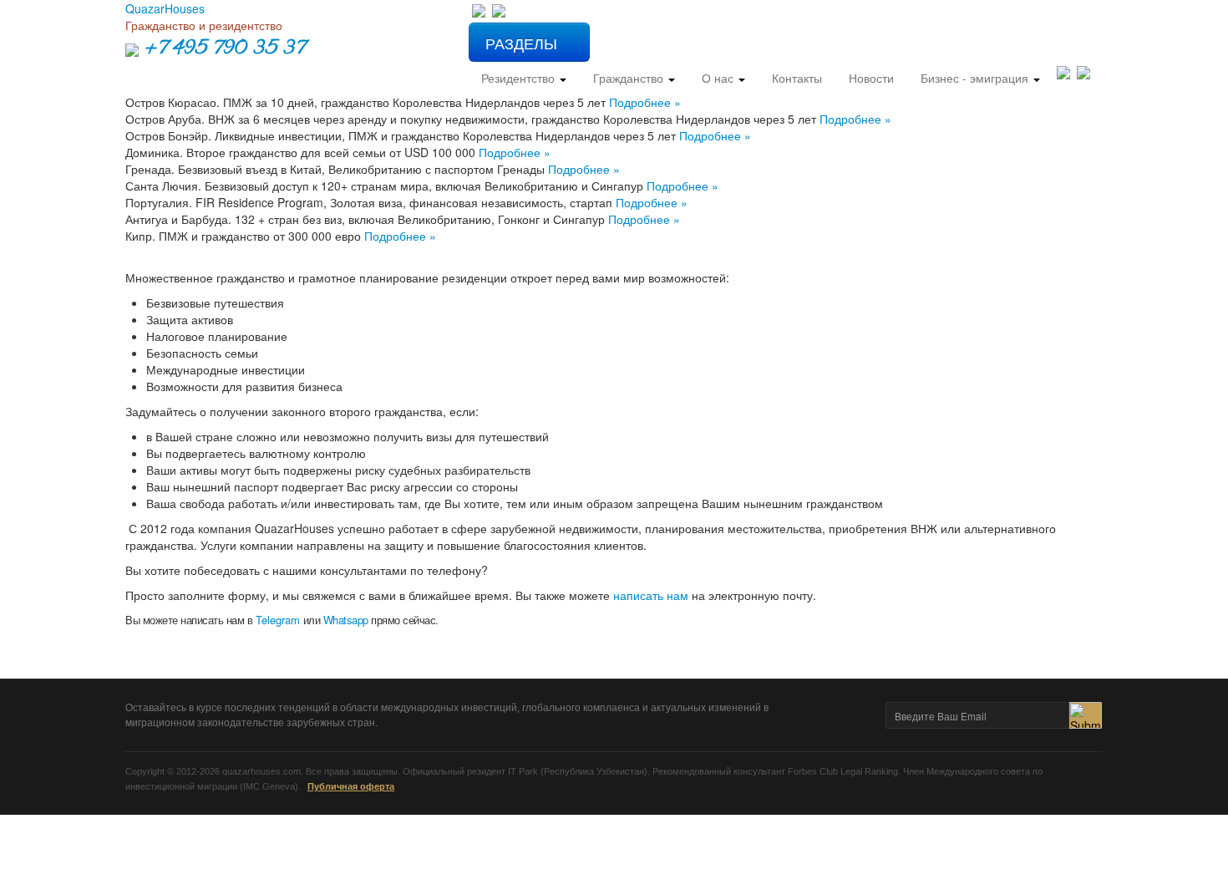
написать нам (650, 595)
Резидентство (519, 77)
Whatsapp (345, 620)
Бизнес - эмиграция (976, 77)
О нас (719, 77)
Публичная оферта (350, 786)
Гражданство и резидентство (203, 25)
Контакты (797, 77)
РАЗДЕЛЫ (523, 43)
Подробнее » (645, 102)
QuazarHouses (165, 8)
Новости (871, 77)
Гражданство (630, 77)
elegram (278, 620)
